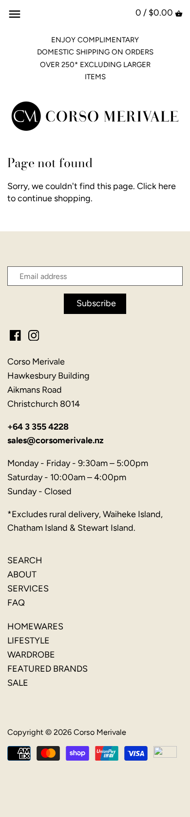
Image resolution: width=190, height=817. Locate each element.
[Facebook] (15, 335)
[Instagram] (33, 335)
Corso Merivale (100, 732)
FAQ (16, 602)
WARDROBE (31, 654)
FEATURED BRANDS (47, 668)
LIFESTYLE (28, 640)
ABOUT (22, 574)
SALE (17, 683)
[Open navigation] (14, 14)
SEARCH (24, 560)
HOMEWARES (35, 626)
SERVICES (28, 588)
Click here (156, 186)
